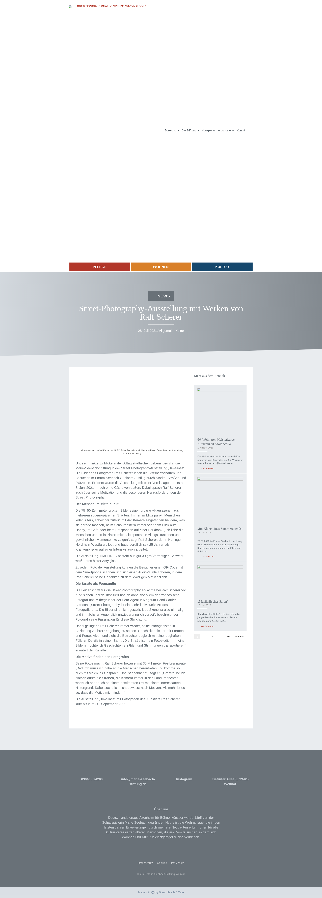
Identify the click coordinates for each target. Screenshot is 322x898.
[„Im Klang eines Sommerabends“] (220, 500)
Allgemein (166, 331)
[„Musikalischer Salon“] (220, 580)
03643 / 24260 (92, 779)
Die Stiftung (188, 130)
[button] (250, 131)
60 (228, 636)
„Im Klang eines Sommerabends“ (220, 528)
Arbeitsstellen (226, 130)
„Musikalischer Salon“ (212, 601)
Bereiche (170, 130)
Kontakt (241, 130)
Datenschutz (145, 863)
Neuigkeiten (209, 130)
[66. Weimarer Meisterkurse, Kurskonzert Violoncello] (220, 410)
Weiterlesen (206, 468)
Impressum (177, 863)
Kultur (179, 331)
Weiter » (239, 636)
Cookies (162, 863)
